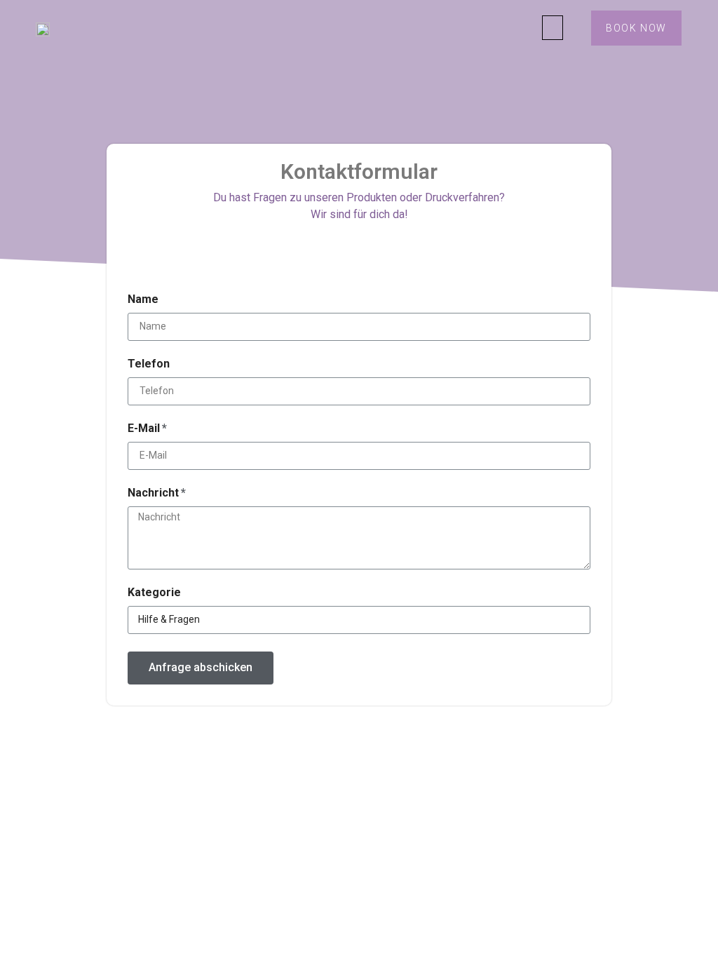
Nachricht (153, 493)
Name (143, 300)
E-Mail (144, 429)
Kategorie (154, 593)
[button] (552, 27)
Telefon (149, 364)
